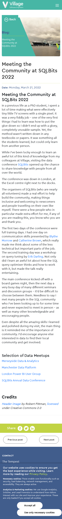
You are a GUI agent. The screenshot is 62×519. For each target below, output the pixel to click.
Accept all (29, 505)
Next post (49, 440)
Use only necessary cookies (39, 512)
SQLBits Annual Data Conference (23, 380)
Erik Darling (35, 256)
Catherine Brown (30, 240)
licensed (52, 404)
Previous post (15, 440)
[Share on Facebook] (20, 428)
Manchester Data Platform (19, 367)
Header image (11, 404)
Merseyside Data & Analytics (20, 361)
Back (12, 19)
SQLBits (23, 164)
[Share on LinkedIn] (32, 428)
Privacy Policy (38, 474)
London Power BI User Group (21, 374)
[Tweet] (26, 428)
